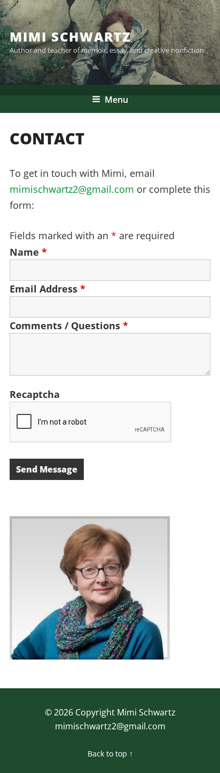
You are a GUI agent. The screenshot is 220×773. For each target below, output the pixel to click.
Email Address (47, 288)
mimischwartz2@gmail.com (72, 189)
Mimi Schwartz (70, 36)
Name (28, 252)
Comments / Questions (69, 325)
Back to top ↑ (110, 753)
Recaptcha (35, 394)
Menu (116, 99)
